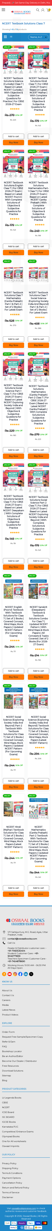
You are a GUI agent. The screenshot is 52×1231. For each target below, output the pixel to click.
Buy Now (13, 142)
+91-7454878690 (16, 961)
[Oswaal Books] (21, 12)
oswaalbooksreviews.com (24, 1208)
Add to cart (13, 136)
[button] (37, 10)
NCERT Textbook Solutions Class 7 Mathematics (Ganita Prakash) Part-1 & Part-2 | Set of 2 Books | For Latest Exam (13, 301)
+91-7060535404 (16, 950)
